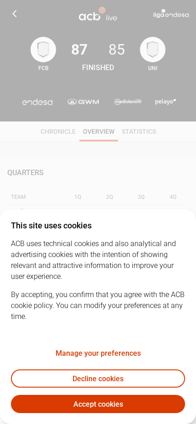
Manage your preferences (98, 353)
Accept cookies (98, 404)
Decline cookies (98, 378)
